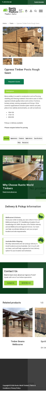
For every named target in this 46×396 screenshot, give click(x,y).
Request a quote (14, 82)
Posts (11, 23)
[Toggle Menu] (41, 11)
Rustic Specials (39, 2)
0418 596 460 (7, 2)
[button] (40, 30)
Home (5, 23)
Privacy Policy (15, 388)
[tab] (23, 91)
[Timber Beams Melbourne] (17, 322)
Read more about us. (10, 192)
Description (10, 91)
